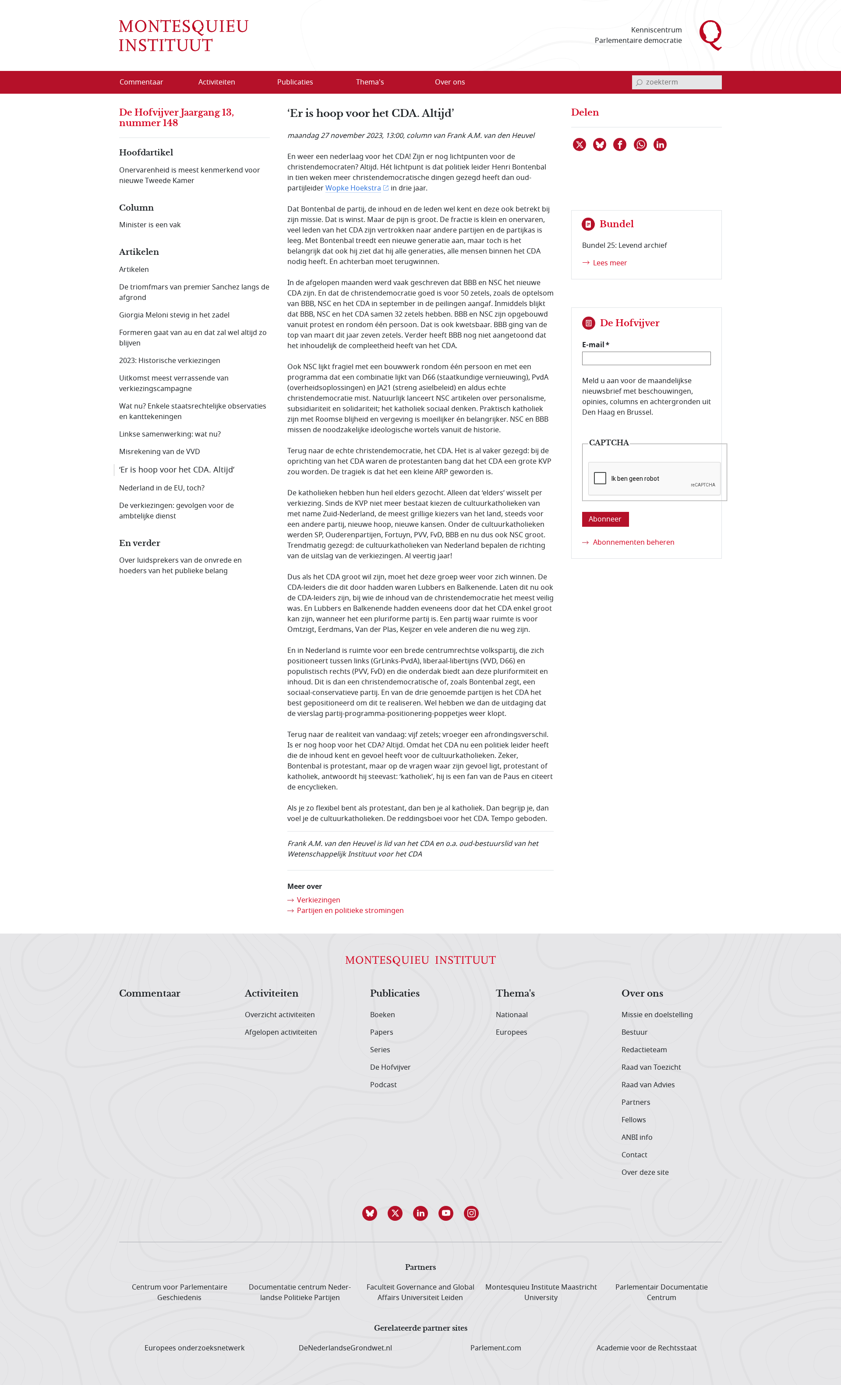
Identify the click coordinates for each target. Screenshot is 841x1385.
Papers (381, 1032)
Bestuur (635, 1032)
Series (380, 1050)
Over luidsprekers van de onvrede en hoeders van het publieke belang (180, 565)
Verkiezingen (318, 900)
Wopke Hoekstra (353, 188)
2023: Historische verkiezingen (169, 361)
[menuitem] (146, 82)
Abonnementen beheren (634, 542)
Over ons (642, 994)
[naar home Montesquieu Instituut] (183, 35)
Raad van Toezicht (651, 1067)
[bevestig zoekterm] (639, 82)
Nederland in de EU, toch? (162, 488)
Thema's (515, 994)
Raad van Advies (648, 1085)
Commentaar (149, 994)
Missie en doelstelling (657, 1015)
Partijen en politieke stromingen (350, 911)
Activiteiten (272, 994)
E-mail (593, 344)
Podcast (383, 1085)
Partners (636, 1102)
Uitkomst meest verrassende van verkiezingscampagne (174, 383)
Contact (634, 1155)
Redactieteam (644, 1050)
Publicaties (395, 994)
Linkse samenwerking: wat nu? (170, 434)
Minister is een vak (150, 225)
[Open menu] (259, 82)
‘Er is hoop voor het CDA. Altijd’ (176, 470)
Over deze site (645, 1172)
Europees (511, 1032)
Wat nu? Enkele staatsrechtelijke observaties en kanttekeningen (192, 411)
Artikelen (134, 269)
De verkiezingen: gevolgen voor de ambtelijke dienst (176, 511)
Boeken (382, 1015)
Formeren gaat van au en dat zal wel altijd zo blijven (193, 338)
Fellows (634, 1120)
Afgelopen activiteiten (281, 1032)
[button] (369, 1213)
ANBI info (637, 1137)
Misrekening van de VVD (159, 452)
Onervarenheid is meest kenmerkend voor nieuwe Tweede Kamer (189, 175)
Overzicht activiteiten (280, 1015)
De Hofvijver (390, 1067)
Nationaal (512, 1015)
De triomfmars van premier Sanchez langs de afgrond (194, 292)
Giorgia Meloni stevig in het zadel (174, 315)
